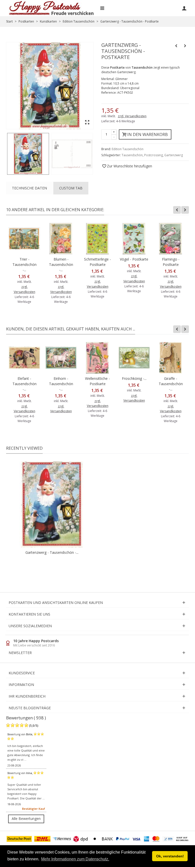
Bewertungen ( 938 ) (26, 718)
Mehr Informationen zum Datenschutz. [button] (75, 859)
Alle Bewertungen (26, 818)
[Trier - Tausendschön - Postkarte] (24, 238)
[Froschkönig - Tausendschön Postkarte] (134, 357)
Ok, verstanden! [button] (170, 856)
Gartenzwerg (173, 155)
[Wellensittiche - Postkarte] (97, 357)
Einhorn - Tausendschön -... (61, 383)
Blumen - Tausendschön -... (61, 264)
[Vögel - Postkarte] (134, 238)
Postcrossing (153, 155)
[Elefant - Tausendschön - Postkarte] (24, 357)
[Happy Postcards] (51, 8)
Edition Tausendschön (127, 149)
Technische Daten (29, 188)
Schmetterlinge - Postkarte (97, 262)
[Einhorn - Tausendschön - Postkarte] (61, 357)
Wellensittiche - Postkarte (97, 381)
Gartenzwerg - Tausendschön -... (51, 552)
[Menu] (102, 8)
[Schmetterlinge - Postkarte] (97, 238)
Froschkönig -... (134, 378)
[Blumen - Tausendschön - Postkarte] (61, 238)
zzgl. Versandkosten (132, 116)
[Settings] (184, 8)
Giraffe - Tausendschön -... (171, 383)
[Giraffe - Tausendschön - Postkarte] (170, 357)
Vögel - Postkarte (134, 259)
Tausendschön (132, 155)
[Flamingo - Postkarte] (170, 238)
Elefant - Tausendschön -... (24, 383)
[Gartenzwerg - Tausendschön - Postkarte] (28, 154)
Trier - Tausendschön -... (24, 264)
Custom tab (71, 188)
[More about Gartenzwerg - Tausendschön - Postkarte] (52, 504)
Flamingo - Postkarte (171, 262)
